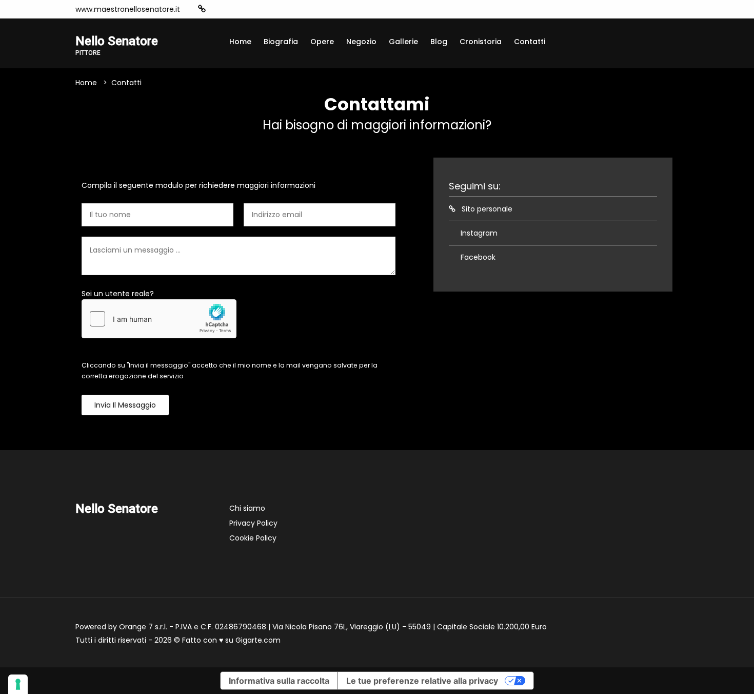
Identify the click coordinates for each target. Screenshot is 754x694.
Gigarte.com (258, 640)
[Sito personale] (202, 9)
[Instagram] (218, 9)
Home (240, 41)
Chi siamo (247, 508)
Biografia (281, 41)
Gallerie (403, 41)
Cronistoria (481, 41)
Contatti (529, 41)
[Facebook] (233, 9)
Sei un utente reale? (118, 293)
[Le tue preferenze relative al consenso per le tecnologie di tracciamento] (18, 684)
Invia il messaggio (125, 405)
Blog (438, 41)
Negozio (361, 41)
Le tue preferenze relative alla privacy (422, 681)
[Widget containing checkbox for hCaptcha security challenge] (159, 318)
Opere (322, 41)
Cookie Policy (252, 538)
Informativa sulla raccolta (279, 681)
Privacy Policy (253, 523)
